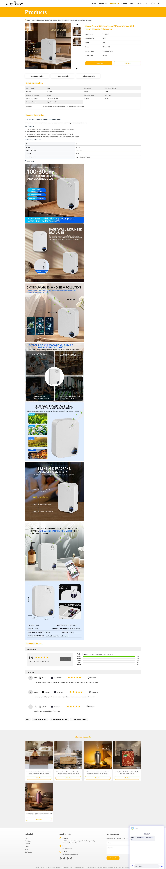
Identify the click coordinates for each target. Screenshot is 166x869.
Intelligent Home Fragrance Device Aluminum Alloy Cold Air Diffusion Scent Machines (39, 814)
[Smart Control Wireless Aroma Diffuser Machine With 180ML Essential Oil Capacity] (48, 46)
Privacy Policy (39, 867)
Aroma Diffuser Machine (42, 20)
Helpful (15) (92, 706)
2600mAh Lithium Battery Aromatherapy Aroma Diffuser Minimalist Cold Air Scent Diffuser (68, 772)
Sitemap (46, 867)
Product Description (62, 76)
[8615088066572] (71, 859)
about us (103, 3)
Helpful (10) (95, 692)
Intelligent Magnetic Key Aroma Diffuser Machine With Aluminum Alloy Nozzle (127, 772)
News (26, 849)
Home (94, 3)
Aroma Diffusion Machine (79, 719)
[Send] (161, 866)
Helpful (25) (93, 677)
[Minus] (162, 828)
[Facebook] (64, 859)
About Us (28, 841)
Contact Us (28, 852)
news (132, 3)
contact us (142, 3)
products (114, 3)
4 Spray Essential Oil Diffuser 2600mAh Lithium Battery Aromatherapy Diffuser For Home (39, 772)
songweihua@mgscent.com (70, 854)
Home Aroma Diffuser (39, 719)
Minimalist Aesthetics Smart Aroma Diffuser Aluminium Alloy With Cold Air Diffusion (98, 772)
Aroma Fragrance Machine (59, 719)
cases (124, 3)
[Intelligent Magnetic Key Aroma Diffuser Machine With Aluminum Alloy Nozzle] (127, 755)
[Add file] (132, 866)
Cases (27, 846)
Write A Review (65, 659)
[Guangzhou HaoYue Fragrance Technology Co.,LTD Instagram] (67, 859)
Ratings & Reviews (88, 76)
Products (33, 20)
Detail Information (37, 76)
